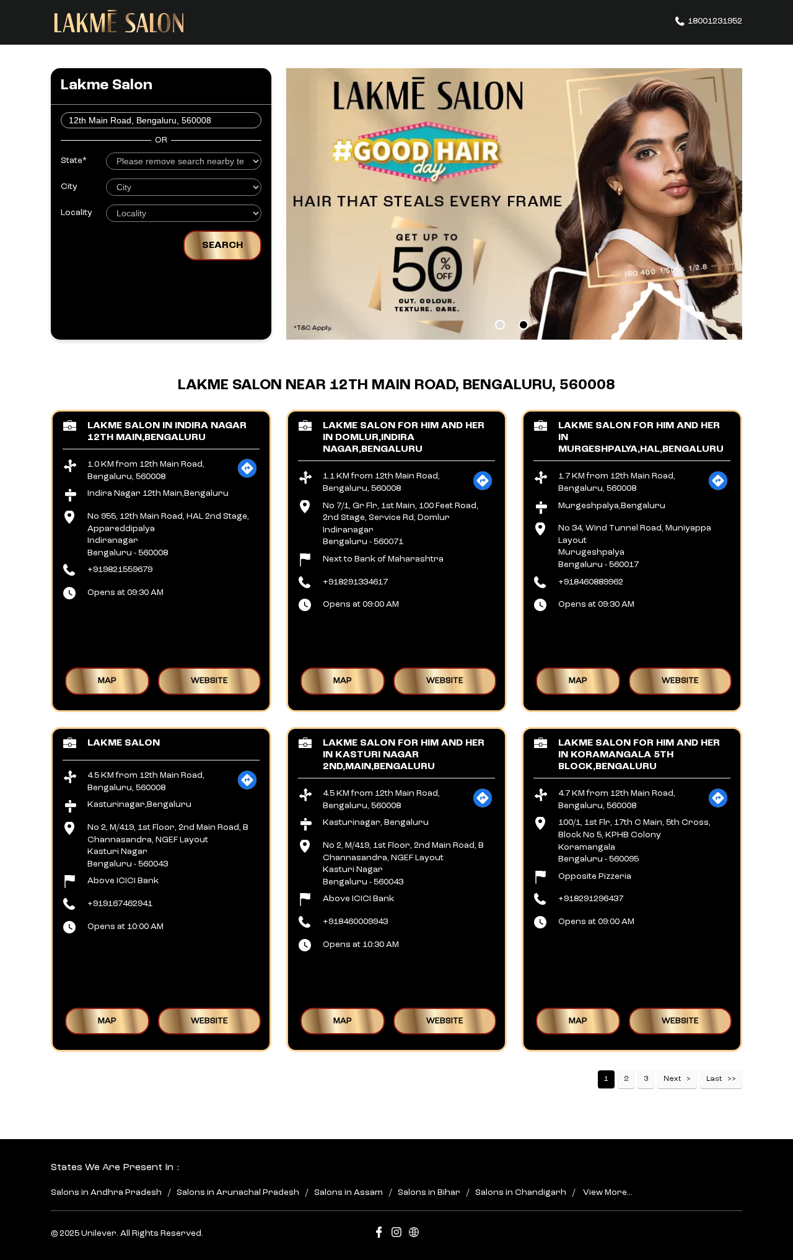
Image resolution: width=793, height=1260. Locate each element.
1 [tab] (500, 325)
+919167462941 (119, 903)
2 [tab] (523, 325)
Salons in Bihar (429, 1192)
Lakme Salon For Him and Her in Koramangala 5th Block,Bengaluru (639, 754)
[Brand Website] (414, 1234)
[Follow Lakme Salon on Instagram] (396, 1234)
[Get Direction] (247, 476)
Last (714, 1079)
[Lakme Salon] (119, 21)
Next (672, 1079)
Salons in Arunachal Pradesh (238, 1192)
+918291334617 (355, 581)
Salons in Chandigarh (520, 1192)
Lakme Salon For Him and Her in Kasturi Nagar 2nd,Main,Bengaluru (403, 754)
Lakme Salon (123, 742)
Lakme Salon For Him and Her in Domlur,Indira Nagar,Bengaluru (403, 437)
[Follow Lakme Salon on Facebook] (379, 1234)
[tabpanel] (514, 204)
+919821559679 (119, 569)
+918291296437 (590, 898)
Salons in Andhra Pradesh (106, 1192)
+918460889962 (590, 581)
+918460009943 (355, 921)
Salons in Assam (348, 1192)
